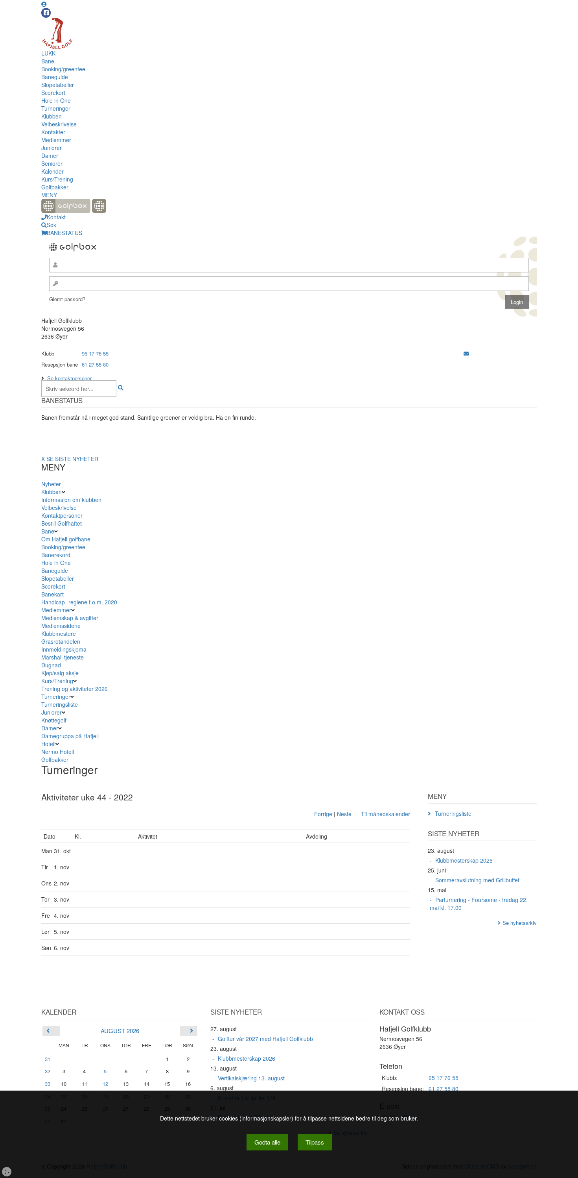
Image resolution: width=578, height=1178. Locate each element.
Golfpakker (54, 187)
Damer (49, 155)
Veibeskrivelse (59, 124)
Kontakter (53, 132)
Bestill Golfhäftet (61, 523)
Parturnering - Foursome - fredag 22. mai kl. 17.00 (479, 903)
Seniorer (52, 163)
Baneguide (54, 77)
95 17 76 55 (95, 353)
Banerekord (55, 555)
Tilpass (315, 1142)
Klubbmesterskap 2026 (464, 860)
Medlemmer (56, 140)
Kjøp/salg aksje (60, 673)
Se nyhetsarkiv (520, 922)
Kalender (52, 171)
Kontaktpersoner (62, 515)
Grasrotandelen (60, 641)
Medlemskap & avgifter (69, 618)
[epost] (466, 353)
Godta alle (267, 1142)
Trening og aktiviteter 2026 (74, 689)
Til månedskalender (385, 814)
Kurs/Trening (57, 179)
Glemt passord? (67, 299)
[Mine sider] (44, 4)
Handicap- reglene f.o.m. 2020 (79, 602)
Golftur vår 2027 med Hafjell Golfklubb (265, 1039)
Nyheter (51, 484)
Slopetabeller (57, 85)
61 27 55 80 (95, 364)
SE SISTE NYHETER (72, 459)
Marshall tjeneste (62, 657)
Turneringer (55, 108)
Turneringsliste (59, 704)
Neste (344, 814)
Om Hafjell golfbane (65, 539)
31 (47, 1059)
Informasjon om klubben (71, 500)
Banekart (52, 594)
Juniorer (51, 148)
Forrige (323, 814)
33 (47, 1083)
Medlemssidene (61, 626)
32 (47, 1071)
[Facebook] (46, 13)
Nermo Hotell (57, 752)
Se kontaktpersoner (69, 378)
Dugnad (51, 665)
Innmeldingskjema (64, 649)
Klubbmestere (58, 633)
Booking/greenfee (63, 69)
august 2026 (120, 1030)
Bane (47, 61)
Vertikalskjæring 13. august (251, 1078)
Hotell (48, 744)
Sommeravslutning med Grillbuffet (477, 880)
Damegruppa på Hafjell (70, 736)
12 (105, 1083)
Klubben (51, 116)
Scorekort (53, 92)
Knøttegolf (53, 720)
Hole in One (56, 100)
